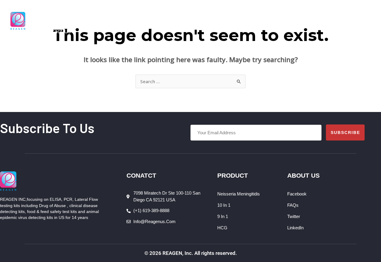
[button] (95, 10)
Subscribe (345, 132)
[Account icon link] (366, 20)
